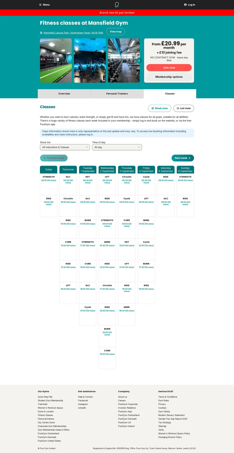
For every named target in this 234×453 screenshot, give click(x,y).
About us (122, 396)
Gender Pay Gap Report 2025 (172, 418)
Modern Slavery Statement (171, 415)
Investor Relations (127, 407)
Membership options (169, 76)
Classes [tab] (170, 93)
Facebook (83, 400)
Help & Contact (85, 396)
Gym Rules (163, 400)
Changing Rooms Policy (170, 437)
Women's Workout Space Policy (174, 433)
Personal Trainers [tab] (117, 93)
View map (116, 31)
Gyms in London (46, 411)
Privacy (162, 404)
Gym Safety (164, 411)
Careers (122, 400)
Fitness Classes (45, 415)
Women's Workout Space (50, 407)
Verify (161, 429)
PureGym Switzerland (48, 433)
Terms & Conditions (167, 396)
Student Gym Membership (50, 400)
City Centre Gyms (46, 422)
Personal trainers (46, 418)
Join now (169, 67)
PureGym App (125, 411)
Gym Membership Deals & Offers (53, 429)
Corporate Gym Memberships (52, 426)
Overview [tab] (64, 93)
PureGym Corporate (128, 404)
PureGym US (124, 422)
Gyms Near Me (45, 396)
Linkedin (82, 407)
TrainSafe (42, 404)
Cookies (162, 407)
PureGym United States (49, 440)
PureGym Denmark (47, 437)
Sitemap (162, 426)
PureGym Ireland (126, 426)
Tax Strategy (164, 422)
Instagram (83, 404)
